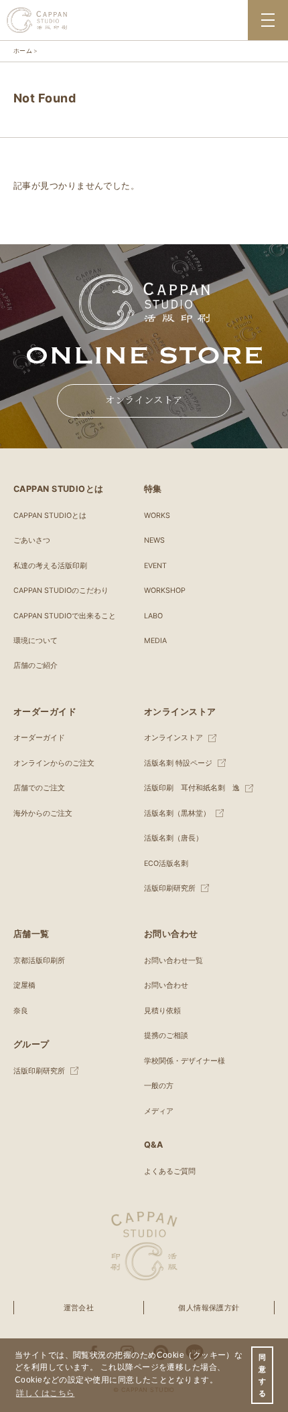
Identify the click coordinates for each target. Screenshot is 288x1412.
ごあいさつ (31, 540)
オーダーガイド (39, 737)
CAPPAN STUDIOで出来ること (64, 616)
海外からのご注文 (42, 813)
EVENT (155, 565)
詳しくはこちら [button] (45, 1393)
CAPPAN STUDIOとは (49, 515)
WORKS (157, 515)
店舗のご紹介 (35, 665)
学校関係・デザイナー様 (184, 1061)
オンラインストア (144, 400)
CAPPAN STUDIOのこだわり (61, 590)
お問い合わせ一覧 (173, 960)
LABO (153, 616)
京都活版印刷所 (39, 960)
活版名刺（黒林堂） (177, 813)
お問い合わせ (166, 985)
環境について (35, 640)
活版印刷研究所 (170, 888)
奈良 (20, 1010)
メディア (158, 1111)
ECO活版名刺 (166, 863)
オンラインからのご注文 (53, 763)
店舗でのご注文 (39, 788)
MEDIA (155, 640)
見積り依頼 (162, 1010)
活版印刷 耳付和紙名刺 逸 (192, 788)
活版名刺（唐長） (173, 838)
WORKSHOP (165, 590)
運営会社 (79, 1308)
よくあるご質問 (170, 1171)
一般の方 (158, 1085)
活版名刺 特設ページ (178, 763)
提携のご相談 (166, 1035)
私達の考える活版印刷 (50, 565)
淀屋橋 (24, 985)
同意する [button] (262, 1375)
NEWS (154, 540)
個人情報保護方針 (209, 1308)
